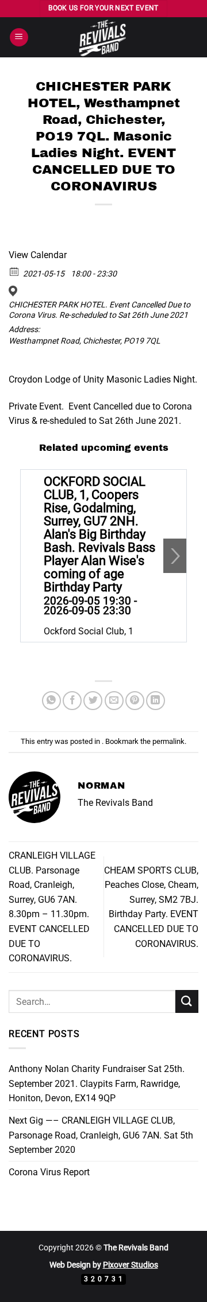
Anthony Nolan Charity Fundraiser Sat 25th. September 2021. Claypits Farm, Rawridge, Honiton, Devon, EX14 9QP (97, 1083)
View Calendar (38, 255)
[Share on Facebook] (72, 700)
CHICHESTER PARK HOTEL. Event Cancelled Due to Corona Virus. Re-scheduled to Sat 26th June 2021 (99, 309)
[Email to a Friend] (114, 700)
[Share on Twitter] (92, 700)
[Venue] (15, 291)
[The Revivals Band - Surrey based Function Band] (103, 37)
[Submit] (186, 1001)
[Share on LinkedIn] (155, 700)
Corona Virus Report (49, 1172)
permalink (168, 741)
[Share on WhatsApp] (51, 700)
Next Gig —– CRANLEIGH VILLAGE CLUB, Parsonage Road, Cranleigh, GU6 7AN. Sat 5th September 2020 (101, 1135)
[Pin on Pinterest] (134, 700)
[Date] (15, 271)
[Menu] (19, 37)
